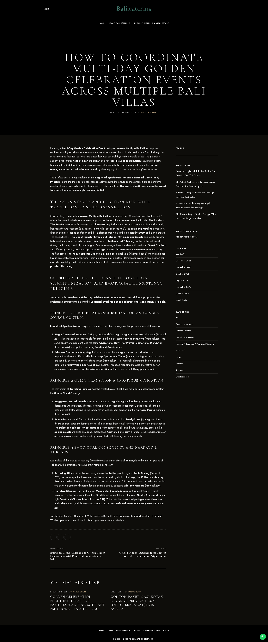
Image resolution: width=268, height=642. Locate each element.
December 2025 (183, 260)
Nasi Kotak (180, 350)
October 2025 (182, 273)
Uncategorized (149, 112)
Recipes (179, 363)
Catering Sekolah (183, 330)
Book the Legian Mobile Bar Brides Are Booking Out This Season (195, 173)
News (178, 357)
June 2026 (180, 254)
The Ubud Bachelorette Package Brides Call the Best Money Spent (195, 184)
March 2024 (181, 300)
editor (116, 112)
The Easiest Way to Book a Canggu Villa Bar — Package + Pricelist (196, 216)
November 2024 (183, 287)
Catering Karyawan (184, 324)
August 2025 (182, 280)
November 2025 (183, 267)
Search (180, 148)
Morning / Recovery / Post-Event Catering (195, 343)
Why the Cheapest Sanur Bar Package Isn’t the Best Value (195, 194)
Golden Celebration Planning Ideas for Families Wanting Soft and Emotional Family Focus (78, 603)
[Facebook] (53, 537)
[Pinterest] (67, 537)
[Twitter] (60, 537)
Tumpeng (180, 370)
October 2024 (182, 293)
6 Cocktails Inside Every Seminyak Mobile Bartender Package (193, 205)
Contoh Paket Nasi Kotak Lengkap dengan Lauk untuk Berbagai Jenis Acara (137, 603)
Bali (177, 317)
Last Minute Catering (185, 337)
